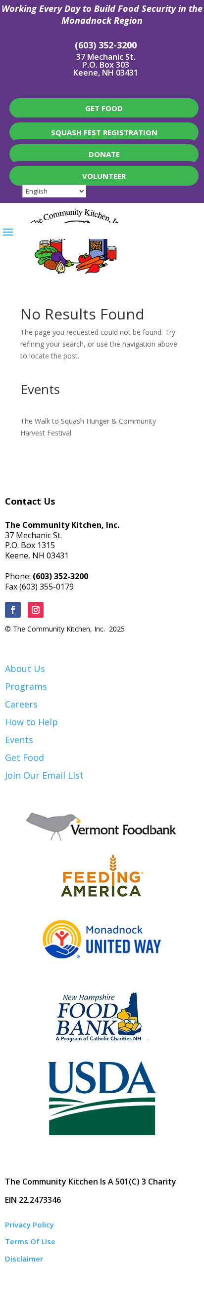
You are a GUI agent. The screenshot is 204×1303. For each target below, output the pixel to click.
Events (19, 740)
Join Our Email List (44, 775)
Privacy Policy (29, 1224)
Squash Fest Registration (104, 132)
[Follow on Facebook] (13, 610)
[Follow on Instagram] (36, 610)
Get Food (24, 757)
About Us (25, 668)
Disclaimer (24, 1259)
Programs (26, 686)
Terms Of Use (30, 1241)
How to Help (31, 722)
